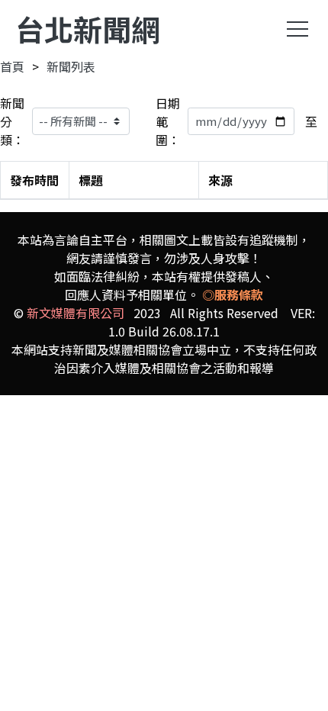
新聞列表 (71, 66)
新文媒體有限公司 (75, 313)
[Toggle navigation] (297, 29)
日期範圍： (168, 121)
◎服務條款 (232, 294)
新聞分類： (12, 121)
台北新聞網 (87, 29)
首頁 (12, 66)
